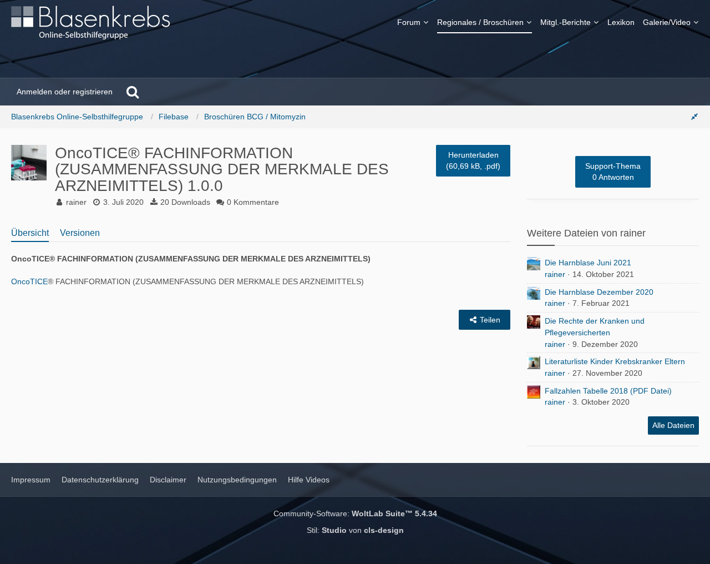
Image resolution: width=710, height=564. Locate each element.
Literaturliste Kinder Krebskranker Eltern (615, 361)
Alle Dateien (673, 425)
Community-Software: (355, 513)
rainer (555, 274)
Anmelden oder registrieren (65, 91)
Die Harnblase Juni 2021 (588, 262)
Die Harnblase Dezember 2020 (599, 292)
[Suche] (132, 91)
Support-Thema (613, 172)
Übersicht (30, 233)
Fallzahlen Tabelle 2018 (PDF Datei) (608, 390)
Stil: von (355, 530)
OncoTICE (29, 281)
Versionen (80, 233)
